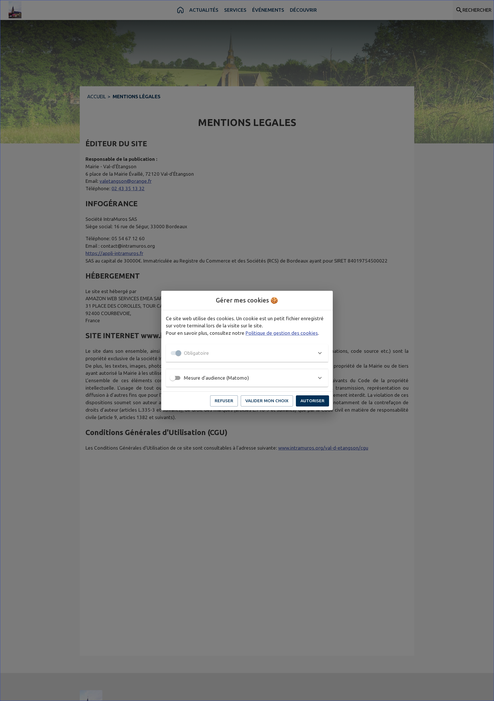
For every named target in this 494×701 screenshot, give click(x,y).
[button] (247, 353)
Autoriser (312, 400)
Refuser (224, 400)
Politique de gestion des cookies (282, 333)
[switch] (172, 377)
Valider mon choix (266, 400)
